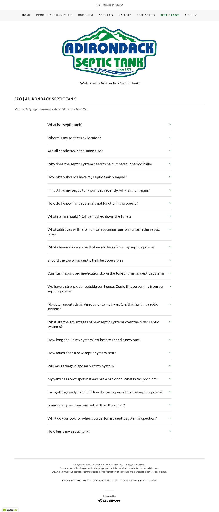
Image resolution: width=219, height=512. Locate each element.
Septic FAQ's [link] (170, 15)
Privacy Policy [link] (106, 480)
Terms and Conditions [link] (139, 480)
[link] (109, 51)
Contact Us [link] (146, 15)
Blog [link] (87, 480)
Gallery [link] (125, 15)
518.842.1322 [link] (114, 4)
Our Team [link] (85, 15)
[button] (54, 15)
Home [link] (26, 15)
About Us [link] (106, 15)
